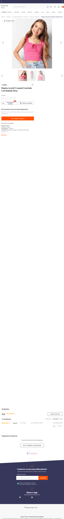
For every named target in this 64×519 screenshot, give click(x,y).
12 (6, 98)
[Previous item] (1, 1)
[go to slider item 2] (41, 75)
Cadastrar (43, 478)
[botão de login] (58, 7)
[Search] (50, 6)
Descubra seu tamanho (10, 103)
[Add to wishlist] (32, 85)
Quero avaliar (55, 414)
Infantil (8, 16)
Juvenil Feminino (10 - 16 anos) (20, 16)
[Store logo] (5, 7)
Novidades (4, 12)
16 (14, 98)
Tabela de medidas (27, 103)
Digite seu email (21, 474)
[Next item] (62, 1)
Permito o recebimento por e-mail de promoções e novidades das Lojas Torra (27, 483)
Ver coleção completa (17, 118)
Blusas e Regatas (34, 16)
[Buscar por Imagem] (47, 7)
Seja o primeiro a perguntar (32, 445)
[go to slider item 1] (32, 75)
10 (2, 98)
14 (10, 98)
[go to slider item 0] (23, 75)
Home (2, 16)
